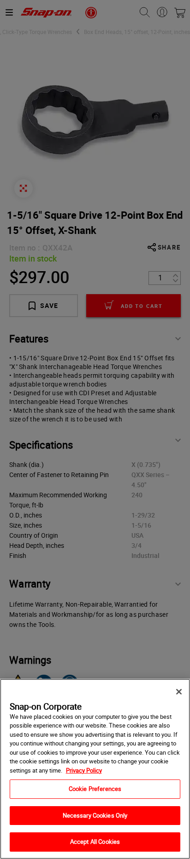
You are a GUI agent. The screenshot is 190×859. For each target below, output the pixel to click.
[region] (95, 769)
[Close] (179, 692)
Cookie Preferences (95, 789)
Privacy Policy (84, 770)
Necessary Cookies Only (95, 815)
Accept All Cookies (95, 841)
